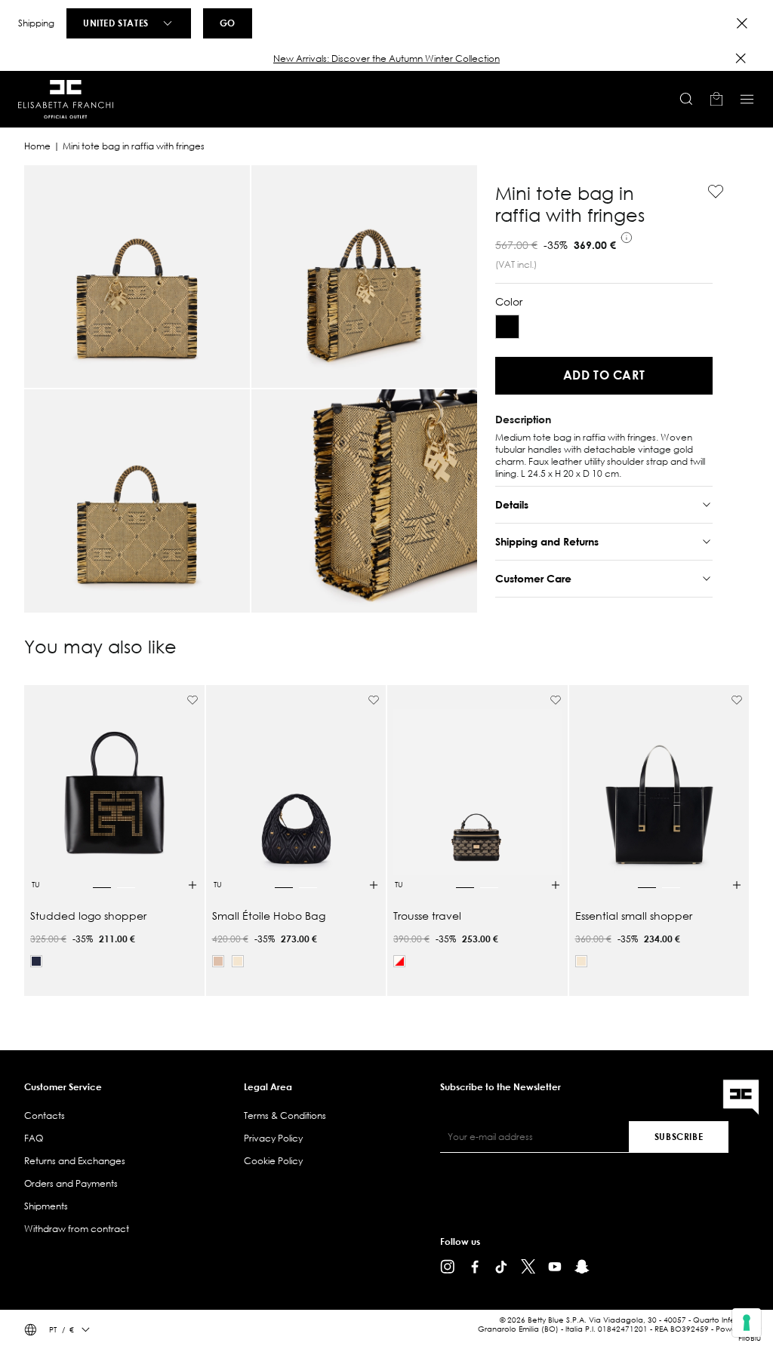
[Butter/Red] (399, 961)
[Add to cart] (192, 885)
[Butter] (238, 961)
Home (37, 146)
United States (116, 23)
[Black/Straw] (507, 327)
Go (228, 23)
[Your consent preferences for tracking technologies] (746, 1322)
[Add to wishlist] (709, 192)
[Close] (742, 23)
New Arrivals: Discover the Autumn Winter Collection (386, 58)
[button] (386, 59)
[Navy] (36, 961)
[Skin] (218, 961)
